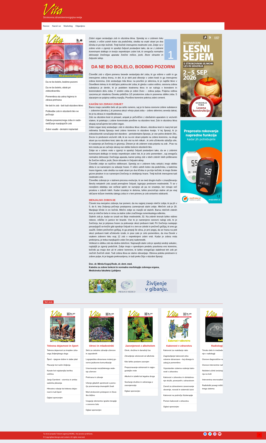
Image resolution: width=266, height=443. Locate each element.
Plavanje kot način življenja (58, 365)
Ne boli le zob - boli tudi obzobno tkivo (64, 105)
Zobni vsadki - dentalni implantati (62, 129)
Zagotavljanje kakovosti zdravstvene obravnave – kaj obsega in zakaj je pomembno (178, 359)
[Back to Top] (259, 434)
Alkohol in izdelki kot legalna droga (140, 376)
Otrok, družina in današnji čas (138, 350)
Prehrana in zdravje (94, 377)
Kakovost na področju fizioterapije (178, 395)
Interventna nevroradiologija (214, 379)
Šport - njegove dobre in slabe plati (62, 359)
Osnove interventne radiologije (215, 365)
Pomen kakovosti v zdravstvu (176, 401)
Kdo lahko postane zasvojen (137, 361)
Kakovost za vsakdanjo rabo (175, 350)
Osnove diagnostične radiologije (216, 359)
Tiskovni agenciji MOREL (65, 434)
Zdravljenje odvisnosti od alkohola (139, 356)
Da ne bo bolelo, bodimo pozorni (62, 82)
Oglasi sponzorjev (55, 397)
